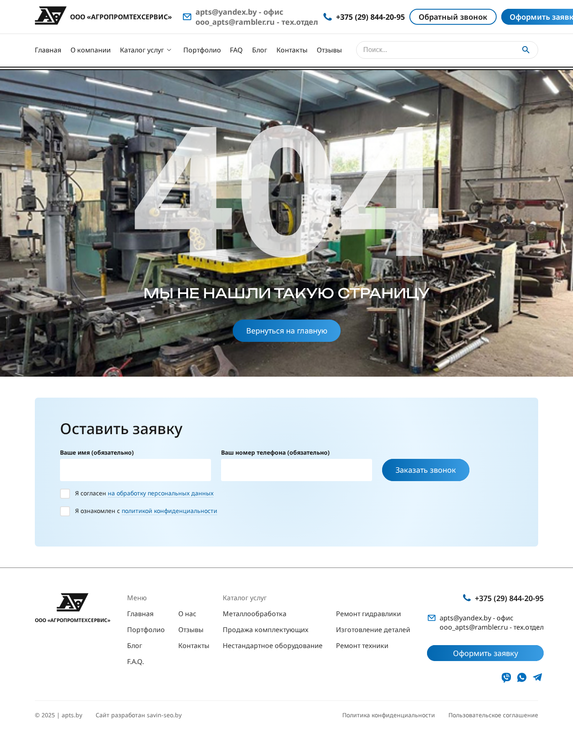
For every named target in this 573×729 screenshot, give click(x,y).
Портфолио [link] (146, 629)
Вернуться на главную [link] (286, 330)
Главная (48, 50)
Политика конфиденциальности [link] (388, 715)
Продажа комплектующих (265, 629)
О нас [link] (187, 613)
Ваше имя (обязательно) (97, 452)
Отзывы (329, 50)
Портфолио (202, 50)
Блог (259, 50)
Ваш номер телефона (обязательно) (275, 452)
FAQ (236, 50)
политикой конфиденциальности (169, 511)
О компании (90, 50)
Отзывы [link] (190, 629)
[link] (506, 677)
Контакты (291, 50)
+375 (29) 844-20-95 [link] (509, 598)
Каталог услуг (142, 50)
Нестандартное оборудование (273, 645)
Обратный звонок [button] (453, 17)
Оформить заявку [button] (485, 653)
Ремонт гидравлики (368, 613)
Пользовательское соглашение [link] (493, 715)
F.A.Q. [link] (135, 661)
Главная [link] (140, 613)
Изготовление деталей (373, 629)
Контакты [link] (193, 645)
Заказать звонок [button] (426, 470)
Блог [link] (134, 645)
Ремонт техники (362, 645)
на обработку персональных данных (161, 493)
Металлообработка (254, 613)
